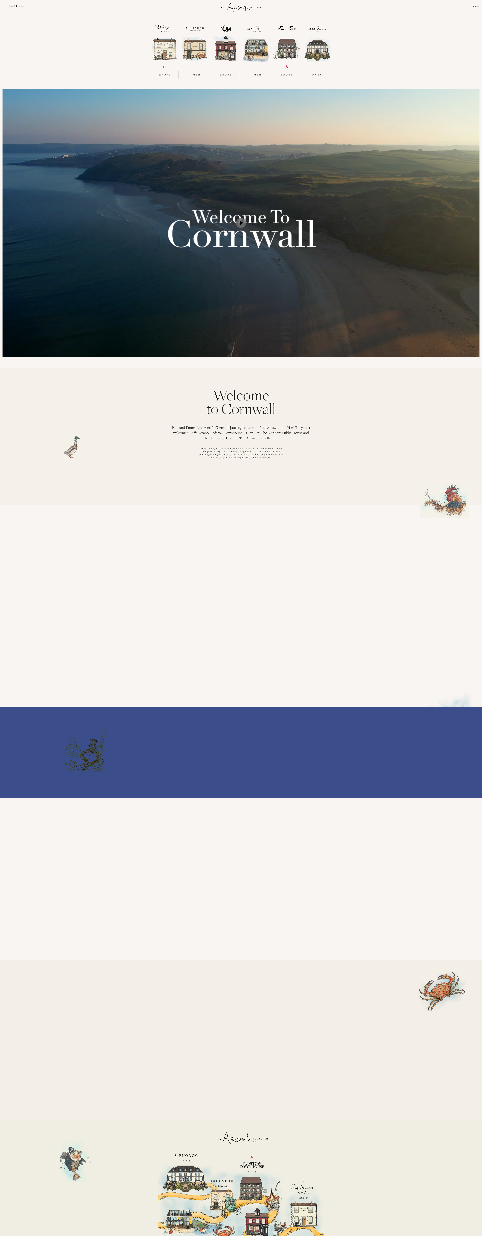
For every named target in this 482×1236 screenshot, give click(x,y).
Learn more (180, 1031)
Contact (475, 6)
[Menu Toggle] (4, 6)
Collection (16, 6)
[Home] (241, 7)
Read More (179, 609)
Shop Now (178, 784)
